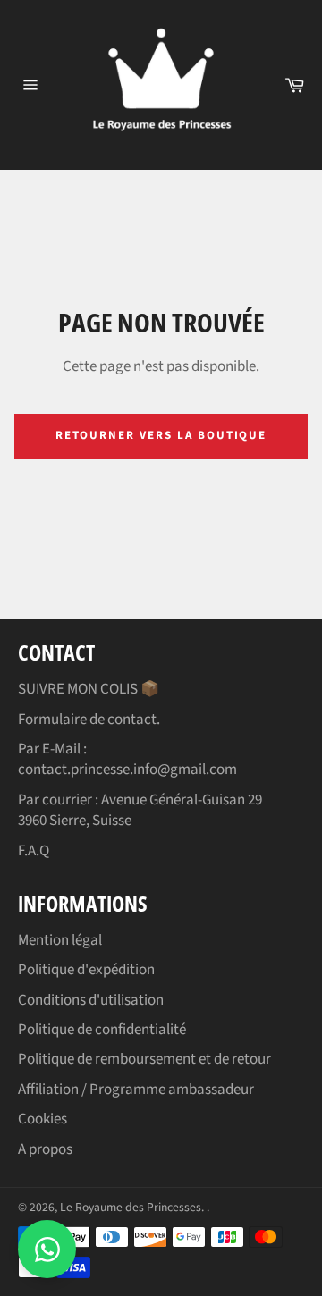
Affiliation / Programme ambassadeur (136, 1089)
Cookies (42, 1119)
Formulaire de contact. (89, 719)
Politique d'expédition (86, 969)
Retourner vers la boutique (161, 435)
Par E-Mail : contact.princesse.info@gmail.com (127, 759)
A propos (45, 1149)
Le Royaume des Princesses (130, 1207)
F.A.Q (33, 851)
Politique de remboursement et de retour (144, 1059)
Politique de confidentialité (102, 1029)
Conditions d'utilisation (91, 1000)
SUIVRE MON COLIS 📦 (88, 689)
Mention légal (60, 940)
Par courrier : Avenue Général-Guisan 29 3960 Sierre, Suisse (140, 810)
